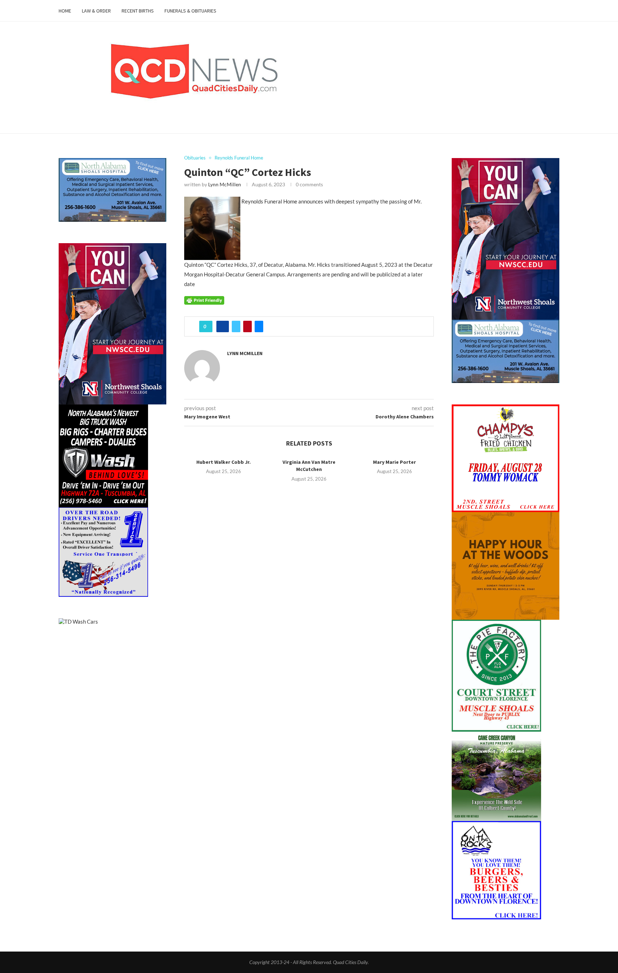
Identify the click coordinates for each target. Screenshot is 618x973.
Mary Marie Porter (394, 462)
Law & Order (96, 11)
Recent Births (138, 11)
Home (65, 11)
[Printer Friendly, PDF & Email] (204, 300)
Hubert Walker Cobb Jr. (223, 462)
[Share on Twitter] (236, 326)
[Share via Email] (259, 326)
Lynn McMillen (224, 184)
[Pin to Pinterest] (247, 326)
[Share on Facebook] (222, 326)
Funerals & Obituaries (190, 11)
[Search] (555, 10)
